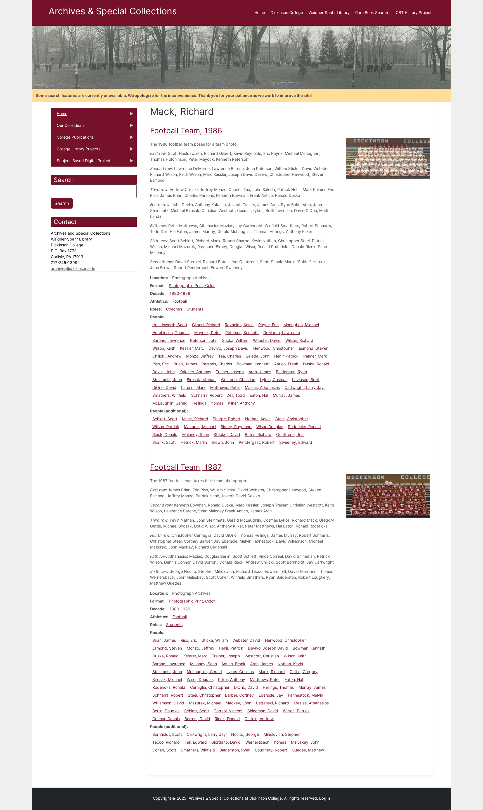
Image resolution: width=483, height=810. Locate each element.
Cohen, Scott (164, 750)
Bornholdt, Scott (167, 734)
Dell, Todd (235, 395)
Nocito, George (245, 734)
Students (195, 309)
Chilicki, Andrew (166, 356)
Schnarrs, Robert (206, 395)
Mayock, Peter (207, 332)
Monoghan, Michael (301, 324)
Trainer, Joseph (230, 371)
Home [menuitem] (259, 12)
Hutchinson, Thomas (171, 332)
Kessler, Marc (192, 348)
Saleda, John (257, 356)
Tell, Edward (195, 742)
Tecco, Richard (166, 742)
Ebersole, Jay (271, 695)
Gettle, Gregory (304, 671)
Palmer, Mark (315, 356)
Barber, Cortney (239, 695)
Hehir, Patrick (286, 356)
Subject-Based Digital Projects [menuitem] (81, 162)
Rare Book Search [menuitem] (371, 12)
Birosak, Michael (201, 379)
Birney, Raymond (236, 426)
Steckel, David (227, 434)
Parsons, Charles (217, 363)
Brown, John (222, 442)
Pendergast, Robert (256, 442)
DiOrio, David (164, 387)
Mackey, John (238, 703)
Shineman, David (262, 710)
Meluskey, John (305, 742)
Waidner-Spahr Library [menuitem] (329, 12)
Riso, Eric (160, 363)
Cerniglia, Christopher (209, 687)
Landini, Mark (193, 387)
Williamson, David (168, 703)
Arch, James (259, 371)
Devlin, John (163, 371)
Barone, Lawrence (168, 340)
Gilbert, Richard (206, 324)
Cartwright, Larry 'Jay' (305, 387)
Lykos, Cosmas (273, 379)
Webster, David (267, 340)
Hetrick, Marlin (194, 442)
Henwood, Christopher (273, 348)
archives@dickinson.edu (73, 268)
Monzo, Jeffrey (200, 356)
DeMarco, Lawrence (281, 332)
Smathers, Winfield (169, 395)
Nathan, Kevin (258, 418)
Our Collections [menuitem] (67, 127)
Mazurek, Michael (200, 426)
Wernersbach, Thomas (265, 742)
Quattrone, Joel (290, 434)
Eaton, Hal (259, 395)
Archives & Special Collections (113, 11)
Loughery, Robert (271, 750)
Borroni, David (197, 718)
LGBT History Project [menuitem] (413, 12)
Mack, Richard (195, 418)
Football (179, 301)
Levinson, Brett (305, 379)
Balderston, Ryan (291, 371)
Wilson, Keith (163, 348)
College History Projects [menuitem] (75, 150)
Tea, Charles (229, 356)
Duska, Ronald (316, 363)
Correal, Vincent (228, 710)
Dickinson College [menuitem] (287, 12)
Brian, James (185, 363)
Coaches (174, 309)
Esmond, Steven (313, 348)
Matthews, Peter (225, 387)
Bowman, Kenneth (253, 363)
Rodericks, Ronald (304, 426)
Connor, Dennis (166, 718)
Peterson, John (203, 340)
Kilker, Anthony (241, 403)
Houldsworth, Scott (169, 324)
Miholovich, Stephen (282, 734)
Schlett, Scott (164, 418)
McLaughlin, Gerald (170, 403)
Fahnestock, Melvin (305, 695)
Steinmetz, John (167, 379)
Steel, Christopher (291, 418)
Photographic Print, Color (192, 285)
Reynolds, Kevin (239, 324)
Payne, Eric (268, 324)
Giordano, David (226, 742)
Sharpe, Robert (226, 418)
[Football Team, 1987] (388, 495)
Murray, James (286, 395)
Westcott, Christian (238, 379)
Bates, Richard (258, 434)
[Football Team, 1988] (388, 157)
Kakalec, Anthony (195, 371)
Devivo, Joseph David (228, 348)
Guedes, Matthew (308, 750)
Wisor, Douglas (269, 426)
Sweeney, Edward (295, 442)
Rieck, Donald (164, 434)
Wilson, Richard (299, 340)
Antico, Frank (286, 363)
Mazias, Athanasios (262, 387)
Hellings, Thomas (207, 403)
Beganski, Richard (272, 703)
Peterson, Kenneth (242, 332)
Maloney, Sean (195, 434)
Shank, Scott (164, 442)
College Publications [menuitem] (72, 139)
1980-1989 (180, 293)
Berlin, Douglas (165, 710)
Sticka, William (235, 340)
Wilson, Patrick (165, 426)
